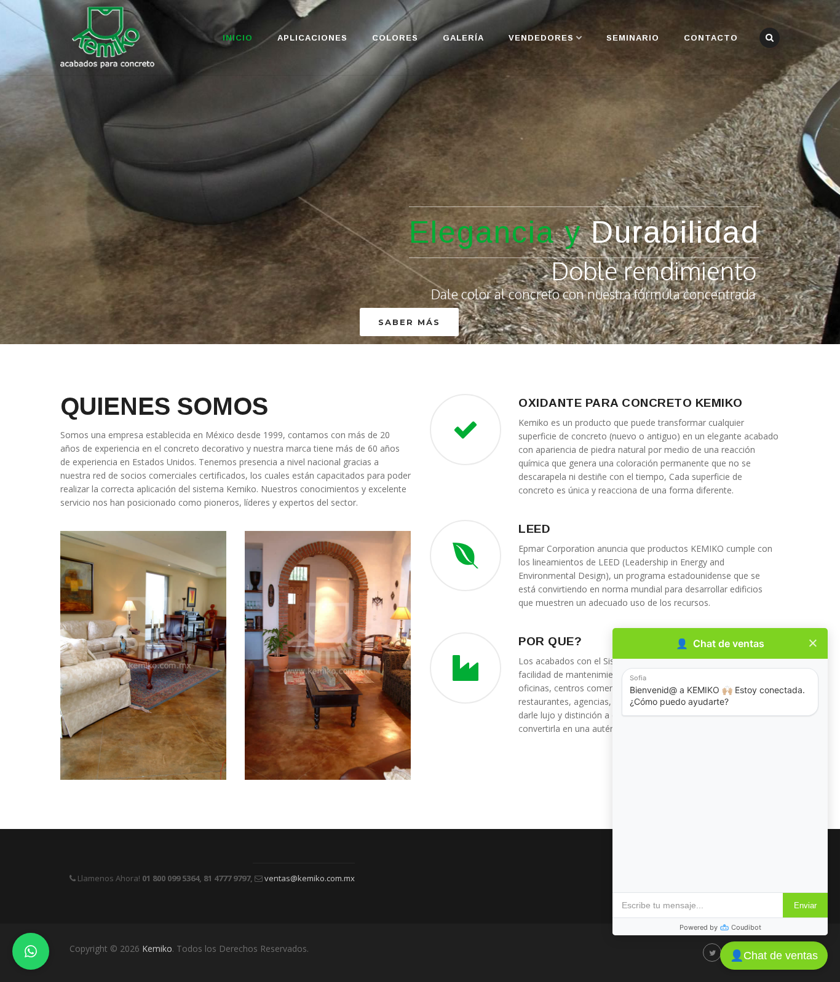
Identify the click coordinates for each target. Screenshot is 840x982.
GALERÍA (463, 37)
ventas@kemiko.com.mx (309, 878)
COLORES (395, 37)
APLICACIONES (312, 37)
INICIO (238, 37)
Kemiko (157, 948)
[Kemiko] (107, 37)
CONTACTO (711, 37)
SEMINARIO (632, 37)
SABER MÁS (409, 322)
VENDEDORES (541, 37)
